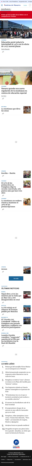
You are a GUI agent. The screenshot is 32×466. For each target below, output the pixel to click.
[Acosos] (27, 270)
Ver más (16, 278)
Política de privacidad (13, 456)
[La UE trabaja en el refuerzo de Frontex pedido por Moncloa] (27, 308)
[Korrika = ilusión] (27, 174)
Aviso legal (3, 456)
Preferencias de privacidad (7, 462)
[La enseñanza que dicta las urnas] (27, 110)
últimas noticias (10, 288)
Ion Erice (3, 96)
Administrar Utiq (27, 459)
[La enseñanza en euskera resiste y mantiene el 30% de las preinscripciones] (27, 201)
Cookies (3, 459)
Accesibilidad (18, 459)
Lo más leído (7, 363)
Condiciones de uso (24, 456)
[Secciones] (2, 5)
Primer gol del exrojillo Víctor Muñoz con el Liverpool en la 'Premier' (14, 15)
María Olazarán (5, 49)
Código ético (10, 459)
